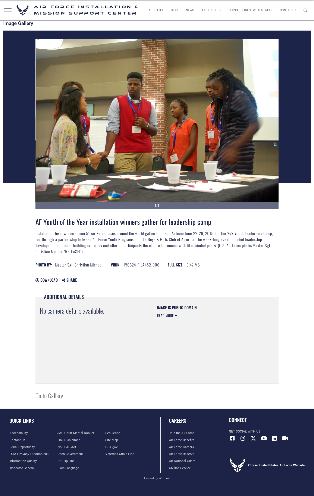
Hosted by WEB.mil (157, 478)
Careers (177, 420)
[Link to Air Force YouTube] (264, 438)
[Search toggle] (306, 10)
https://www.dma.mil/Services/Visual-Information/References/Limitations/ (207, 349)
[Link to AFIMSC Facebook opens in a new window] (232, 438)
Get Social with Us (244, 431)
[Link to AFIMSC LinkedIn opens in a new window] (274, 438)
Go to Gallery (49, 395)
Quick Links (21, 420)
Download (48, 280)
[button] (7, 10)
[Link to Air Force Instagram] (243, 438)
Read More (166, 315)
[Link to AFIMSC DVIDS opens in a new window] (285, 438)
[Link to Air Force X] (253, 438)
